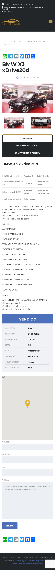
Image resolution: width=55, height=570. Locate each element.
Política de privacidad (38, 560)
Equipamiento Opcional (27, 153)
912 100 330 (9, 12)
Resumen (27, 138)
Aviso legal (21, 560)
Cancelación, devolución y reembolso (27, 563)
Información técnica (27, 146)
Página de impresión (30, 78)
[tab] (27, 138)
